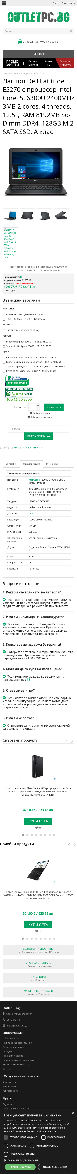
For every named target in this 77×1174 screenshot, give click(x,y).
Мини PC (48, 63)
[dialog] (38, 1141)
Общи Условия (11, 1038)
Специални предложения (16, 1108)
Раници (7, 335)
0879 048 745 (14, 1019)
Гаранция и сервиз (13, 1055)
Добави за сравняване (41, 417)
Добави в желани (41, 413)
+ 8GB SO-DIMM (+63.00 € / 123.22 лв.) (25, 319)
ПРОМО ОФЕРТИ (12, 63)
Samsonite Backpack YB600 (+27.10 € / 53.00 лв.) (30, 346)
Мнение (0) (52, 463)
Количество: (20, 407)
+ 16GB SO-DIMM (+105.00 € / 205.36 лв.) (26, 314)
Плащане (8, 1051)
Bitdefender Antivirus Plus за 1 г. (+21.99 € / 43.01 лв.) (33, 357)
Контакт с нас (10, 1082)
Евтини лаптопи (33, 63)
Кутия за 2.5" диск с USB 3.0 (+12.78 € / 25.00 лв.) (31, 370)
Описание (11, 463)
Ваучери (7, 1104)
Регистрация (68, 3)
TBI (29, 680)
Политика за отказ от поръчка (19, 1060)
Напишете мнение (33, 447)
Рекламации (9, 1086)
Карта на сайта (10, 1090)
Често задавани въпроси (16, 1064)
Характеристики (31, 464)
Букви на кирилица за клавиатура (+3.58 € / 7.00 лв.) (33, 361)
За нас (6, 1068)
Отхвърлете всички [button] (55, 1166)
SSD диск (7, 324)
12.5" (31, 513)
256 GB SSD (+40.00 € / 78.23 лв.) (22, 330)
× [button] (73, 1113)
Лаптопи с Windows (65, 63)
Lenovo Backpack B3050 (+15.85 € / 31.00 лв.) (29, 341)
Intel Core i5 (34, 479)
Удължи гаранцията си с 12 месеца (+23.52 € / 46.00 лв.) (35, 366)
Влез (55, 3)
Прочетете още (47, 1131)
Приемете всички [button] (20, 1166)
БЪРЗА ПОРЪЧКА (38, 436)
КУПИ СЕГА (54, 407)
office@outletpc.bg (17, 1025)
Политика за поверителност (17, 1042)
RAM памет (8, 308)
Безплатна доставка (13, 1047)
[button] (38, 1160)
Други (6, 351)
